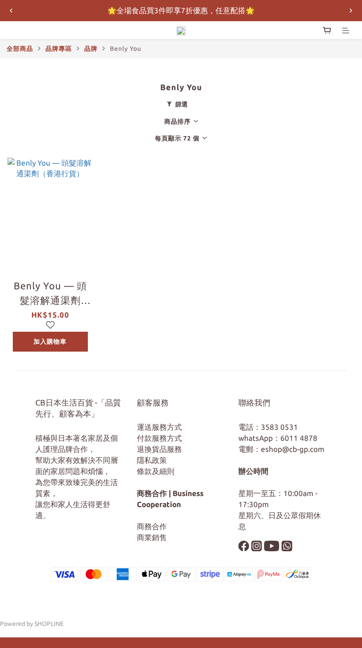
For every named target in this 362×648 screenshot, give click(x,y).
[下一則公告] (351, 11)
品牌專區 (58, 48)
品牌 (91, 48)
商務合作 (152, 526)
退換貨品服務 (159, 449)
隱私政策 (152, 460)
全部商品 (20, 48)
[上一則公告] (11, 11)
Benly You (125, 48)
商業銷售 (152, 537)
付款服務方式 (159, 438)
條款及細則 (155, 471)
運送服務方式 (159, 427)
